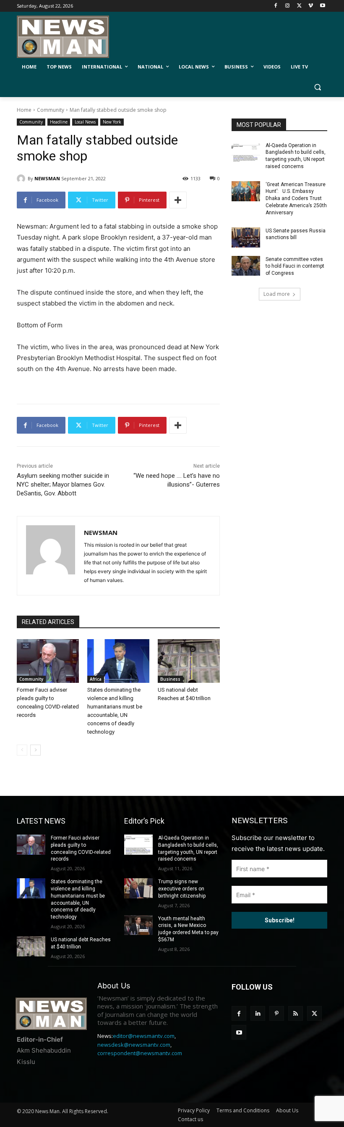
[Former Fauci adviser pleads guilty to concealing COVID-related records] (48, 661)
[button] (317, 87)
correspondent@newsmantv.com (139, 1053)
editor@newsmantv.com (144, 1036)
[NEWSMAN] (22, 178)
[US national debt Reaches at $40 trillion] (189, 661)
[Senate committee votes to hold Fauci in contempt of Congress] (246, 266)
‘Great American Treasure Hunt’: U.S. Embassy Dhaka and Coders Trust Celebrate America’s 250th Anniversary (296, 199)
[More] (178, 200)
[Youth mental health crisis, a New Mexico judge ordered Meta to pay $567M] (138, 925)
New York (112, 122)
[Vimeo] (310, 6)
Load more (276, 294)
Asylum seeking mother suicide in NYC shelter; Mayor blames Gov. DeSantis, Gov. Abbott (63, 484)
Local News (85, 122)
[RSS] (295, 1013)
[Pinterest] (276, 1013)
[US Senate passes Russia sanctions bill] (246, 237)
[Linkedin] (257, 1013)
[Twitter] (299, 6)
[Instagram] (287, 6)
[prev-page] (22, 750)
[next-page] (35, 750)
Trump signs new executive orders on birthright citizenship (182, 889)
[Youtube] (322, 6)
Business (170, 679)
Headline (59, 122)
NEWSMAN (47, 178)
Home (24, 109)
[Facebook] (276, 6)
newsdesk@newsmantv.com (133, 1044)
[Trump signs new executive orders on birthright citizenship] (138, 888)
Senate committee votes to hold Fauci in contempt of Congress (295, 266)
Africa (96, 679)
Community (50, 109)
